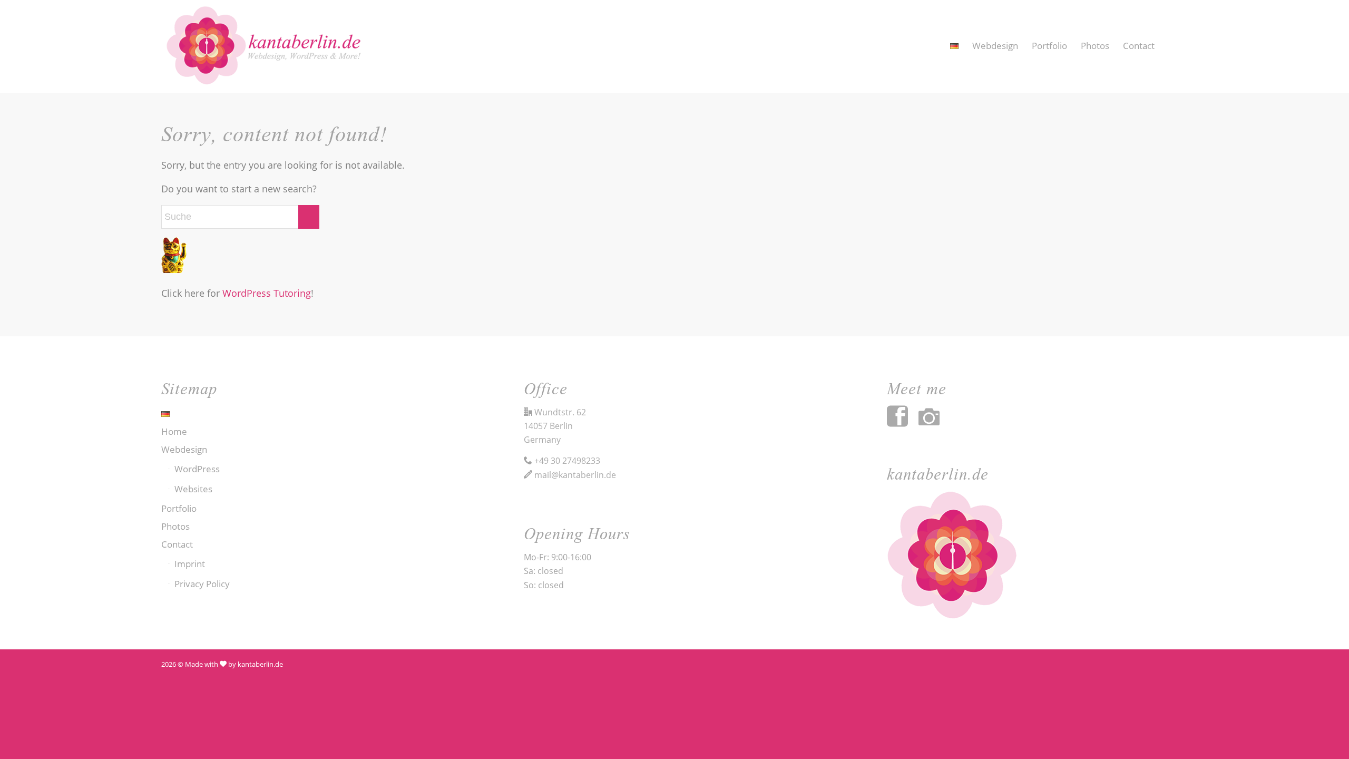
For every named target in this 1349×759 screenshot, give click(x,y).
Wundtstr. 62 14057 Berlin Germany (555, 426)
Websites (193, 489)
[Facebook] (902, 422)
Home (174, 431)
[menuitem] (954, 46)
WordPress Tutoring (266, 293)
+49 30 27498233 (567, 460)
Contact (177, 544)
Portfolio (179, 508)
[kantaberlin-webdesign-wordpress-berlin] (271, 46)
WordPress (197, 469)
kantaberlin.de (260, 664)
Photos (175, 526)
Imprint (189, 564)
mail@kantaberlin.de (575, 475)
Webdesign (184, 449)
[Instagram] (934, 422)
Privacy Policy (202, 584)
